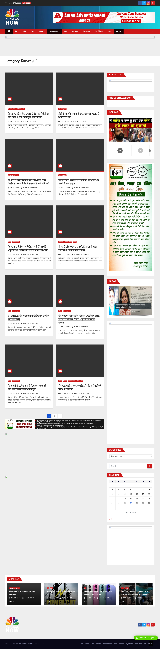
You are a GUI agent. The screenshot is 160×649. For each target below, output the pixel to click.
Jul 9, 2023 (64, 121)
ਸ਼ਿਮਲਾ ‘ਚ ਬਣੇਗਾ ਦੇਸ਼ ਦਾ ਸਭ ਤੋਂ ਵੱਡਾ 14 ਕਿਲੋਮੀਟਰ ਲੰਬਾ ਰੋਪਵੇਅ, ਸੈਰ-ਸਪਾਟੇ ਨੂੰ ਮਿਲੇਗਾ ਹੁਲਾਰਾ (28, 115)
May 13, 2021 (65, 254)
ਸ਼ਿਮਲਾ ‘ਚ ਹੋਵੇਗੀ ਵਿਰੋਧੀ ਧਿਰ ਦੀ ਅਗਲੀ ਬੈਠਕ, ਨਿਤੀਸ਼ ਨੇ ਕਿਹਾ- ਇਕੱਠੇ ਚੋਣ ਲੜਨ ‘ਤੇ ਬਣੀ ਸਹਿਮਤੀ (28, 182)
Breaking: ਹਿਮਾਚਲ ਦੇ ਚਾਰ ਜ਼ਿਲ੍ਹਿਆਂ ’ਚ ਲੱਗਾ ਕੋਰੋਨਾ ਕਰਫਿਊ (28, 317)
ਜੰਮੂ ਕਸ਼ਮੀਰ (86, 31)
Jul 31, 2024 (14, 121)
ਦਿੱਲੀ (65, 31)
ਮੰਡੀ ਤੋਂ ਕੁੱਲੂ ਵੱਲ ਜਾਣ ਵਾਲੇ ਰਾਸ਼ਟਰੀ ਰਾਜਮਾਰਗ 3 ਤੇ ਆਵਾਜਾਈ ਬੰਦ (78, 115)
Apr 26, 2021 (14, 323)
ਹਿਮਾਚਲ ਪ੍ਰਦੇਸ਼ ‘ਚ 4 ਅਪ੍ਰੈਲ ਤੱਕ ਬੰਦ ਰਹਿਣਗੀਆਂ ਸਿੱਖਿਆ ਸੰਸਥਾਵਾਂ (79, 387)
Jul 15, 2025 (15, 598)
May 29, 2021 (14, 254)
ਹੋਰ (109, 31)
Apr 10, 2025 (53, 598)
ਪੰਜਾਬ (33, 31)
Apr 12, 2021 (14, 393)
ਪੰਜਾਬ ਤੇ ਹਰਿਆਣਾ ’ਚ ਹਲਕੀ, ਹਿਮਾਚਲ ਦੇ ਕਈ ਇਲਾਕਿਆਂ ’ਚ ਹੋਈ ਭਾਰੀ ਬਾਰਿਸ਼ (77, 248)
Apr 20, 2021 (65, 327)
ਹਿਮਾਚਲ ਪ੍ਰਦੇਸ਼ (55, 31)
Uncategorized (14, 588)
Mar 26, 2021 (65, 393)
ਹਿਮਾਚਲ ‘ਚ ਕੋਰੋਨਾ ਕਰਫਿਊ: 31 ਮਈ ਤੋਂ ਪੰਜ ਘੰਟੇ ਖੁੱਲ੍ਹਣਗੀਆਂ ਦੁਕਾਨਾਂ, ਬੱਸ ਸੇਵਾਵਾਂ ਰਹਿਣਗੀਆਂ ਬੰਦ (28, 248)
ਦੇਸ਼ (16, 31)
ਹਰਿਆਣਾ (42, 31)
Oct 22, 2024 (128, 598)
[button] (153, 31)
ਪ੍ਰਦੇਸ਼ (24, 31)
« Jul (111, 519)
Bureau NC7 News (30, 121)
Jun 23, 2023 (14, 188)
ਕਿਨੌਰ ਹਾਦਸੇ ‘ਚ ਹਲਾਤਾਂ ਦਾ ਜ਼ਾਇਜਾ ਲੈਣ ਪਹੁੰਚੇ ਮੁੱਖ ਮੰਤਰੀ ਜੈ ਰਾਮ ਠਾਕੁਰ (78, 182)
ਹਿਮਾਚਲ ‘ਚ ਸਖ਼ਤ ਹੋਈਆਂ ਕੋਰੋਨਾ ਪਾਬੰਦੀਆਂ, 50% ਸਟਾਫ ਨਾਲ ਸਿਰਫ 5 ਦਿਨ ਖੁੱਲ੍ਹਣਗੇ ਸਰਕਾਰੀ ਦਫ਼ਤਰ (79, 319)
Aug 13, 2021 (65, 188)
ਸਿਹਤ (9, 241)
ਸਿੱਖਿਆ (65, 380)
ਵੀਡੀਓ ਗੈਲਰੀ (99, 31)
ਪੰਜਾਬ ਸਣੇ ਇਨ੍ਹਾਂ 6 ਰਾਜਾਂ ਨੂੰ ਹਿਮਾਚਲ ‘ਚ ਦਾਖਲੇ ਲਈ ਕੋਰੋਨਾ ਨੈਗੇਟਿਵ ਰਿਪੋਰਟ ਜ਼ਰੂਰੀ (27, 387)
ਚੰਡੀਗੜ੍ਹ (75, 31)
